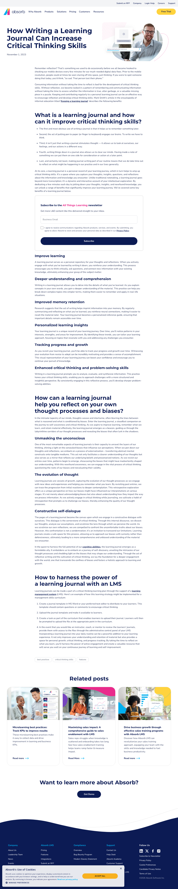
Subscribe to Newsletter (149, 856)
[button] (137, 3)
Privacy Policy (145, 860)
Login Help (149, 3)
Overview (78, 850)
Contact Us (111, 850)
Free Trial (166, 11)
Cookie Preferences (147, 865)
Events (11, 863)
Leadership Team (15, 854)
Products (49, 11)
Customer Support (115, 863)
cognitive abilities (91, 546)
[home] (13, 12)
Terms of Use (145, 873)
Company (137, 3)
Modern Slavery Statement (85, 859)
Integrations (46, 859)
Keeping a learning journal (74, 101)
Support (171, 3)
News (10, 859)
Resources (98, 11)
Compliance (80, 845)
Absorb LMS (47, 845)
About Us (12, 850)
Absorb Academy (114, 859)
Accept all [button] (100, 876)
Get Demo (89, 794)
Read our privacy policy (67, 879)
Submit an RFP (123, 3)
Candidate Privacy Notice (150, 869)
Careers (161, 3)
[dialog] (63, 876)
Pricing (72, 11)
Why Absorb (34, 11)
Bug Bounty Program (83, 854)
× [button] (121, 868)
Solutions (61, 11)
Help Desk (111, 854)
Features (44, 854)
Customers (84, 11)
